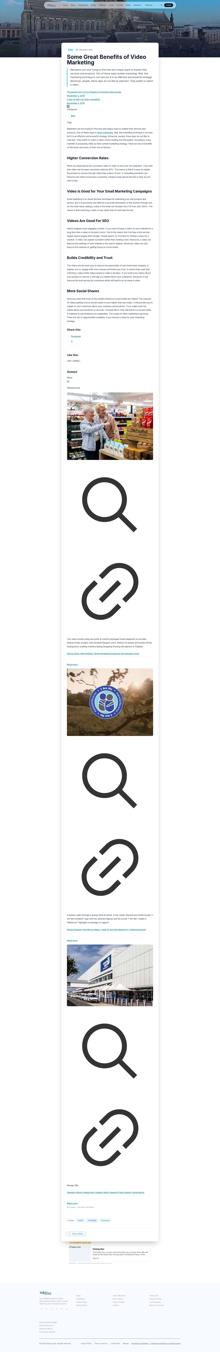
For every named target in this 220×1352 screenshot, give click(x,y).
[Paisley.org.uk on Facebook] (41, 1309)
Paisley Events (81, 1302)
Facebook (92, 1220)
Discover (137, 5)
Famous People (119, 1302)
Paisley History (81, 1305)
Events (93, 5)
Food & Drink (83, 5)
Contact (168, 5)
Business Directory (46, 1325)
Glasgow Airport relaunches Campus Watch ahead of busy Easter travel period (105, 1192)
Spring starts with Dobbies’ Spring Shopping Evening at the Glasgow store (103, 653)
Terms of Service (100, 1343)
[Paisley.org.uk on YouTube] (62, 1309)
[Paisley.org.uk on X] (46, 1309)
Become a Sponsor (156, 1305)
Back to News (78, 1234)
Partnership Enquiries (47, 1332)
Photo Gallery (118, 1299)
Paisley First (153, 1296)
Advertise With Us (46, 1329)
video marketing (105, 132)
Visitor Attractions (119, 1296)
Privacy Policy (86, 1343)
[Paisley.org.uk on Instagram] (52, 1309)
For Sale (120, 5)
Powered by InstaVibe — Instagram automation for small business (156, 1343)
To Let (111, 5)
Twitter (80, 1220)
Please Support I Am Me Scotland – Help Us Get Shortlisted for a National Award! (106, 929)
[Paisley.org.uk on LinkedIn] (67, 1309)
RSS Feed (116, 1343)
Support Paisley (155, 1299)
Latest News (80, 1299)
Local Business (155, 1302)
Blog (73, 116)
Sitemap (126, 1343)
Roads (128, 5)
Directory (149, 5)
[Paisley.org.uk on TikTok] (57, 1309)
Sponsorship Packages (48, 1322)
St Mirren (102, 5)
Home (65, 5)
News (73, 5)
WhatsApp (105, 1220)
